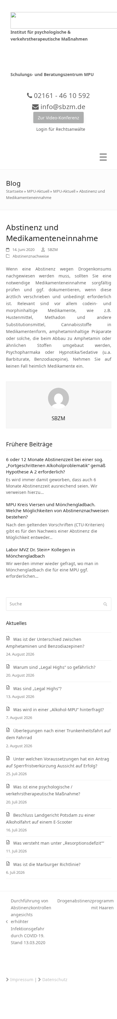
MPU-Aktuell (38, 191)
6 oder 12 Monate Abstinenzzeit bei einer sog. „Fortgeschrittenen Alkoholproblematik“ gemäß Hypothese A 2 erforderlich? (56, 465)
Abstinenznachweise (31, 256)
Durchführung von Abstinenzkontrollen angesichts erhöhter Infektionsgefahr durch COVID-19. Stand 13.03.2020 (29, 921)
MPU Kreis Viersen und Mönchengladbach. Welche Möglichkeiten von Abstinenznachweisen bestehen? (57, 510)
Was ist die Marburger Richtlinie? (46, 864)
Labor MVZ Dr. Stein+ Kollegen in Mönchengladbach (40, 552)
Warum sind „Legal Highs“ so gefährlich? (54, 667)
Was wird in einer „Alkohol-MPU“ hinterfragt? (58, 709)
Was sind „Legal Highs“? (37, 688)
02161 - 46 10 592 (61, 95)
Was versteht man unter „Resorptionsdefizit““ (58, 843)
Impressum (21, 979)
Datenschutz (55, 979)
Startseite (14, 191)
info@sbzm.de (62, 106)
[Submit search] (105, 604)
